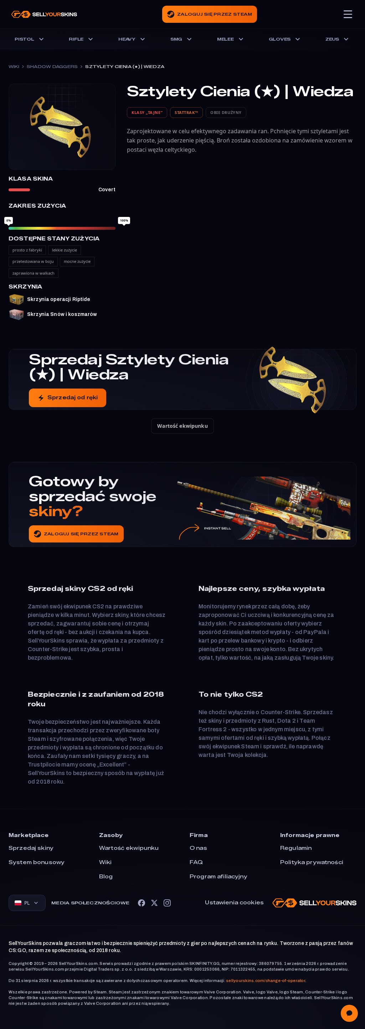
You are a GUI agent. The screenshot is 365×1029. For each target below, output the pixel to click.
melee (225, 39)
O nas (198, 848)
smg (176, 39)
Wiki (14, 66)
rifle (76, 39)
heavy (126, 39)
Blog (106, 877)
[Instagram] (167, 902)
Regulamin (296, 848)
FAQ (196, 862)
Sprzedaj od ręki (72, 398)
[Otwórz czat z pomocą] (349, 1013)
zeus (332, 39)
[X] (154, 902)
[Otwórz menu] (348, 14)
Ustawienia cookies (234, 903)
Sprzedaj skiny (31, 848)
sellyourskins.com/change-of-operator (265, 980)
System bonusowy (37, 862)
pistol (24, 39)
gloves (280, 39)
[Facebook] (141, 902)
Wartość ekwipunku (182, 425)
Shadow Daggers (52, 66)
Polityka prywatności (311, 862)
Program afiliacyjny (218, 877)
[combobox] (27, 903)
